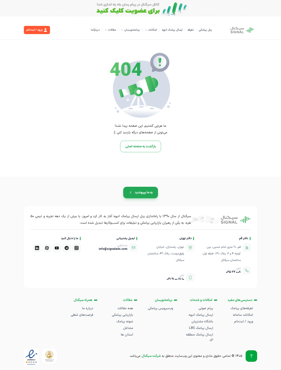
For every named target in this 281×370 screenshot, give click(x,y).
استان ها (127, 334)
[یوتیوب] (57, 248)
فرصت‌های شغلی (82, 314)
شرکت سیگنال (151, 356)
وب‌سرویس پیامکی (160, 308)
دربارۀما (95, 30)
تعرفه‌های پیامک (242, 308)
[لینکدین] (37, 248)
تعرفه (190, 30)
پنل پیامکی (205, 30)
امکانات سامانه (243, 314)
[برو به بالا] (251, 356)
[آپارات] (47, 248)
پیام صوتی (206, 308)
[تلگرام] (67, 248)
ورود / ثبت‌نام (243, 321)
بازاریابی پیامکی (122, 314)
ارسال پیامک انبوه (172, 30)
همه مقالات (125, 308)
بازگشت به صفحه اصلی (140, 146)
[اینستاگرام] (76, 248)
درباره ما (87, 308)
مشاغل (128, 328)
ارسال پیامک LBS (201, 328)
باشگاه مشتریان (202, 321)
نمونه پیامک (124, 321)
